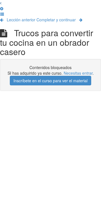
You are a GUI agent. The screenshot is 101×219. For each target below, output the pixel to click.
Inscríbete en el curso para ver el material (50, 80)
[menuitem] (1, 8)
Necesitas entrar (78, 73)
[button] (0, 3)
